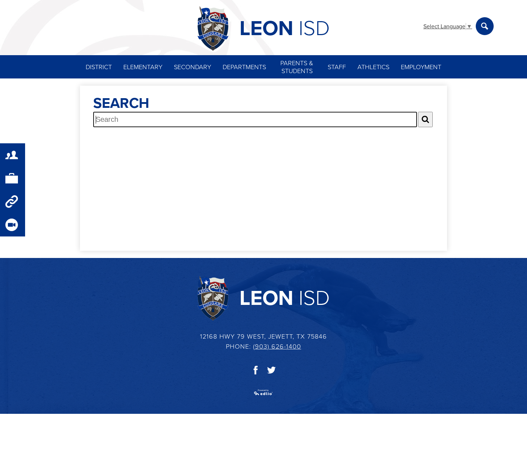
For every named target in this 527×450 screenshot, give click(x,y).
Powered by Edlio (263, 392)
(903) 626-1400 (277, 346)
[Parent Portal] (12, 155)
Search (485, 26)
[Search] (425, 119)
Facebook (255, 370)
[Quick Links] (12, 201)
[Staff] (12, 178)
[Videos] (12, 224)
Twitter (271, 370)
